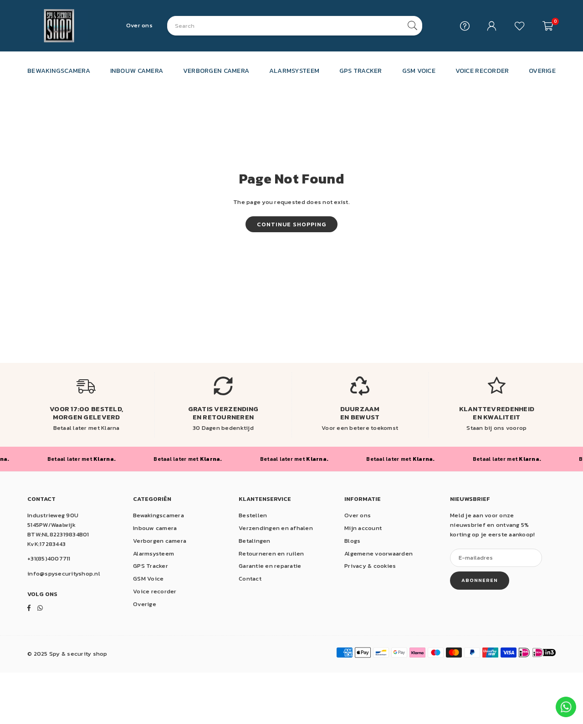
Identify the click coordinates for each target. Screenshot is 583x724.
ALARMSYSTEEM (294, 71)
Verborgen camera (159, 540)
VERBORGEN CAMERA (216, 71)
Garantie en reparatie (270, 565)
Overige (144, 604)
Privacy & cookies (370, 565)
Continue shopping (291, 224)
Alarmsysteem (153, 553)
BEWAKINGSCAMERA (58, 71)
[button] (547, 26)
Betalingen (255, 540)
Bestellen (253, 515)
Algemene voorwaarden (378, 553)
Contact (250, 578)
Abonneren (479, 580)
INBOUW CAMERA (136, 71)
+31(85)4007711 (49, 558)
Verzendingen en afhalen (276, 528)
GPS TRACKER (360, 71)
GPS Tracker (150, 565)
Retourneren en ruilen (271, 553)
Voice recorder (155, 591)
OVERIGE (542, 71)
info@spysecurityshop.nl (63, 573)
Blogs (352, 540)
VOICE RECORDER (482, 71)
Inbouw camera (155, 528)
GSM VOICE (418, 71)
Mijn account (363, 528)
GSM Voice (148, 578)
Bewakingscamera (158, 515)
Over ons (139, 25)
